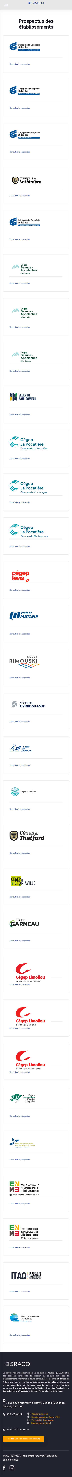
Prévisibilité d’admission (42, 1420)
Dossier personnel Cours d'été (45, 1417)
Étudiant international (40, 1423)
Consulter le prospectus (20, 64)
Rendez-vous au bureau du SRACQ (23, 1438)
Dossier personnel (39, 1414)
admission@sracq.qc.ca (18, 1429)
